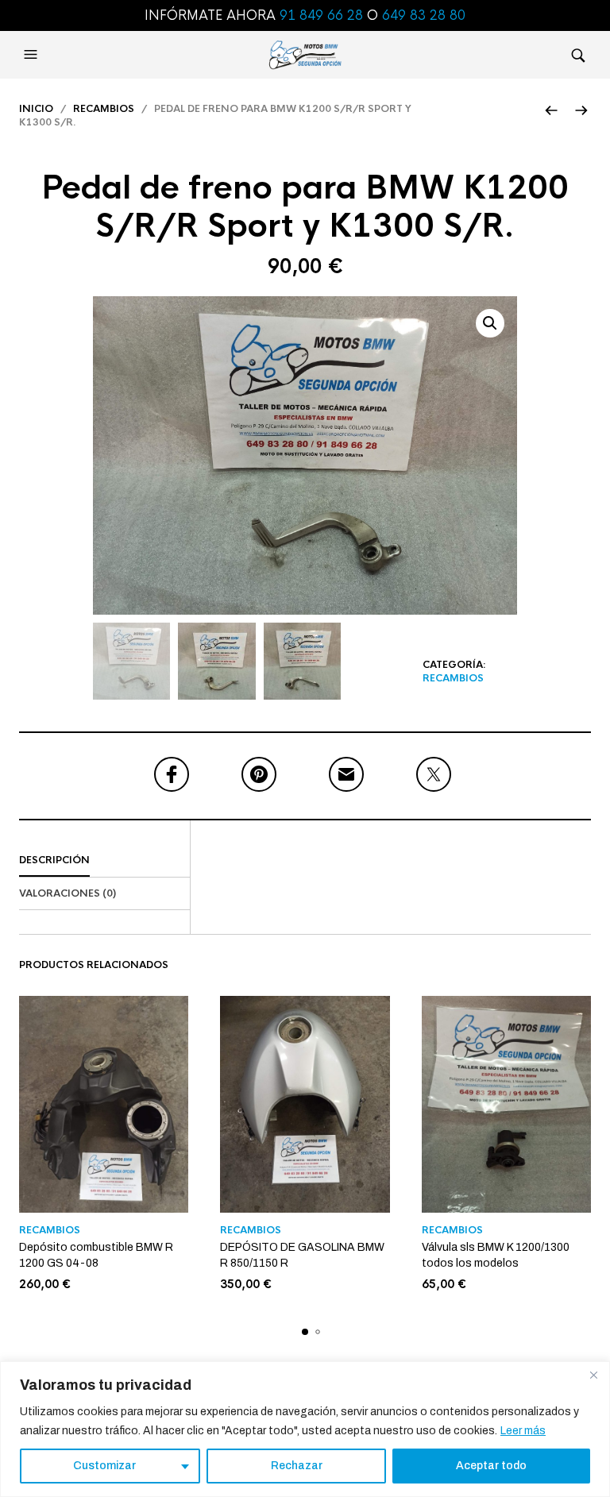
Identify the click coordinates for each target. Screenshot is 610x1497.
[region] (305, 1429)
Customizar (104, 1466)
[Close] (593, 1374)
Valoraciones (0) (67, 893)
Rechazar (296, 1466)
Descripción (54, 860)
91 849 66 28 (321, 15)
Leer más (523, 1431)
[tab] (104, 861)
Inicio (36, 108)
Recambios (103, 108)
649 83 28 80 (423, 15)
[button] (32, 55)
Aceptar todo (491, 1466)
